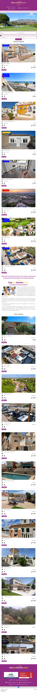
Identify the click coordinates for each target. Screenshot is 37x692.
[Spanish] (19, 5)
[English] (17, 5)
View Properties (18, 39)
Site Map (35, 689)
